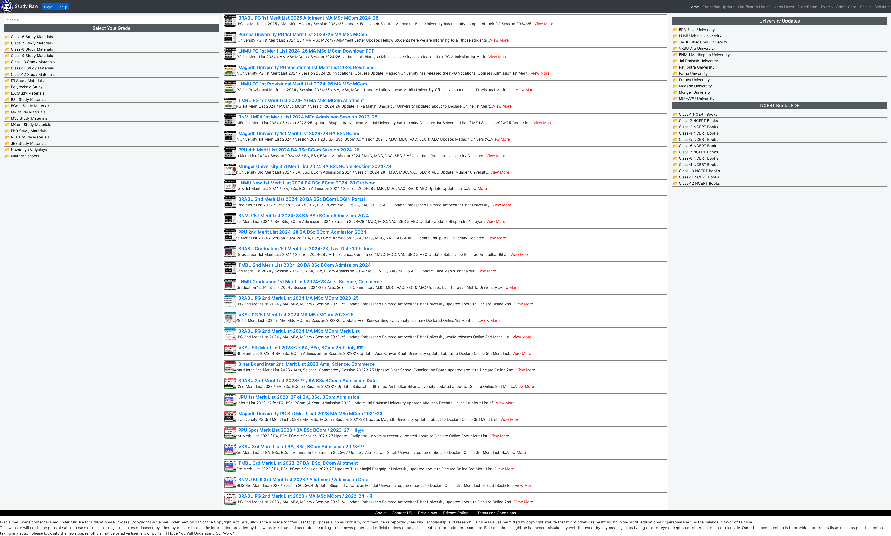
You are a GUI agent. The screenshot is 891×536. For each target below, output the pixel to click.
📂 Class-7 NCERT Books (695, 152)
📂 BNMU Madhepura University (701, 54)
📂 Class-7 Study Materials (29, 43)
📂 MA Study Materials (25, 112)
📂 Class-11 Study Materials (29, 68)
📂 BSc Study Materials (25, 99)
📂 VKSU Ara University (694, 48)
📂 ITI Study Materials (24, 80)
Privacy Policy (455, 512)
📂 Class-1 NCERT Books (695, 114)
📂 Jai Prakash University (695, 61)
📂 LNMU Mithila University (697, 35)
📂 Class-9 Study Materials (29, 55)
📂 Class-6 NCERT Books (695, 145)
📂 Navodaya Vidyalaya (26, 149)
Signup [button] (62, 7)
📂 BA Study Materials (24, 93)
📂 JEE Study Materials (25, 143)
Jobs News (784, 6)
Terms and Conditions (496, 512)
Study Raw (25, 6)
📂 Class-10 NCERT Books (696, 170)
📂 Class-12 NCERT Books (696, 183)
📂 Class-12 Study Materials (30, 74)
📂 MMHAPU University (694, 98)
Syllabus (882, 6)
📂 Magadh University (692, 86)
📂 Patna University (690, 73)
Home (694, 6)
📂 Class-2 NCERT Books (695, 120)
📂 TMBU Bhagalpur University (700, 42)
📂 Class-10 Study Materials (30, 61)
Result (865, 6)
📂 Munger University (692, 92)
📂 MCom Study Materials (28, 124)
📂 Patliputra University (694, 67)
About (380, 512)
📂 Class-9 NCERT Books (695, 164)
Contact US (402, 512)
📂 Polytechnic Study (24, 87)
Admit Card (846, 6)
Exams (827, 6)
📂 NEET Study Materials (27, 137)
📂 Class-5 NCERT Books (695, 139)
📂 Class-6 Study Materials (29, 36)
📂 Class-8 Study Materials (29, 49)
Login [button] (48, 7)
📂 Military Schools (22, 156)
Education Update (718, 6)
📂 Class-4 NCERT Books (695, 133)
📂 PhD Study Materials (26, 130)
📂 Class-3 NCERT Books (695, 127)
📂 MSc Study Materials (26, 118)
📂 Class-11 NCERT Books (696, 177)
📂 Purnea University (691, 79)
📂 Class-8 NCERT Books (695, 158)
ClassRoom (807, 6)
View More (543, 23)
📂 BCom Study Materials (27, 105)
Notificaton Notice (754, 6)
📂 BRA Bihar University (694, 29)
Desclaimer (427, 512)
